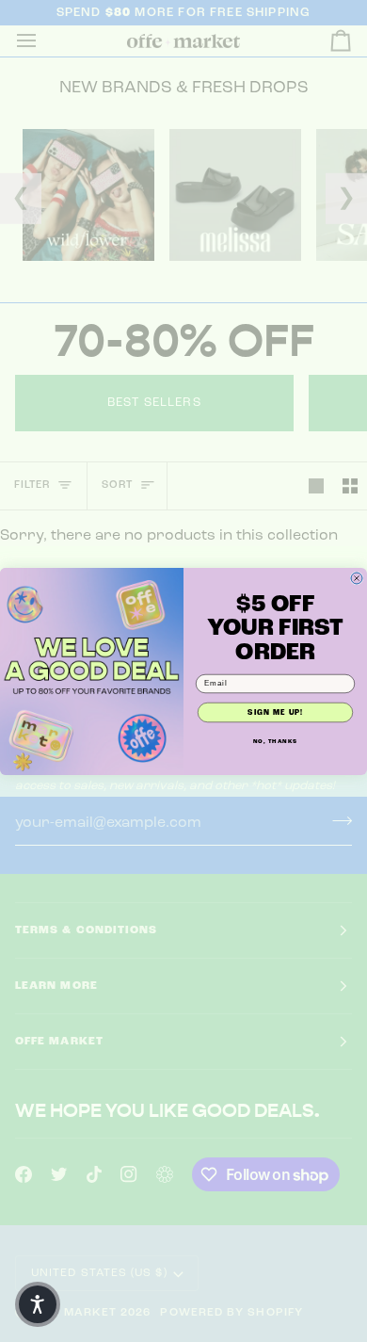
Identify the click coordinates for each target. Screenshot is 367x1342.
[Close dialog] (356, 578)
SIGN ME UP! (275, 712)
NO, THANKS (275, 740)
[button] (37, 1304)
